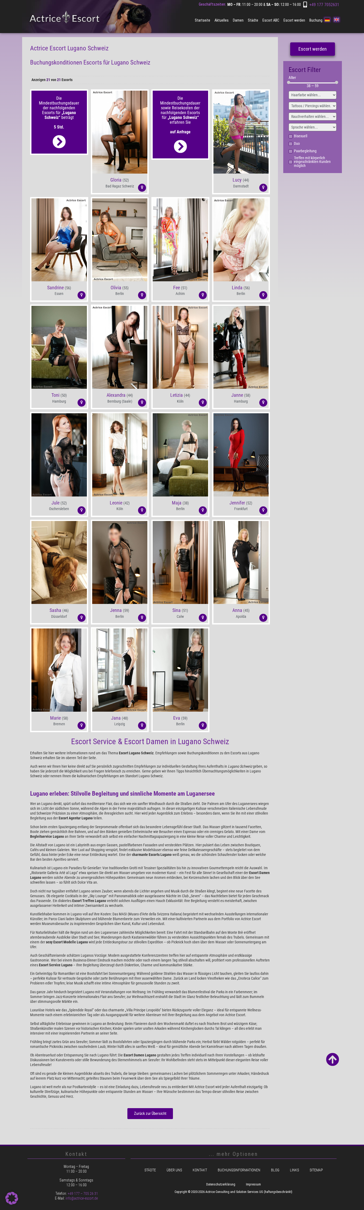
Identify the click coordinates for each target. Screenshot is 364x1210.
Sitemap (316, 1170)
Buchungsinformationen (239, 1170)
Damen (238, 20)
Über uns (174, 1170)
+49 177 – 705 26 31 (83, 1193)
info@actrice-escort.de (82, 1198)
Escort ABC (270, 20)
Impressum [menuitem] (253, 1184)
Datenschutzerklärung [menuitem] (220, 1184)
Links (294, 1170)
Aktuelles (222, 20)
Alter (292, 78)
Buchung (315, 20)
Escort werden (294, 20)
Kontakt (200, 1170)
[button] (119, 184)
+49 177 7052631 (324, 4)
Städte (253, 20)
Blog (275, 1170)
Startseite (202, 20)
